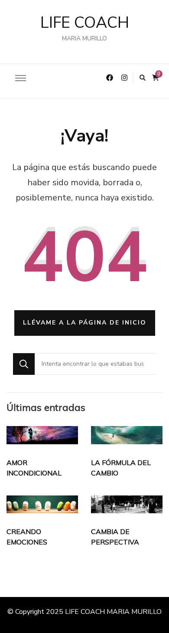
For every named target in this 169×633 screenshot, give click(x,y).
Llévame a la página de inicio (84, 322)
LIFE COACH (84, 22)
